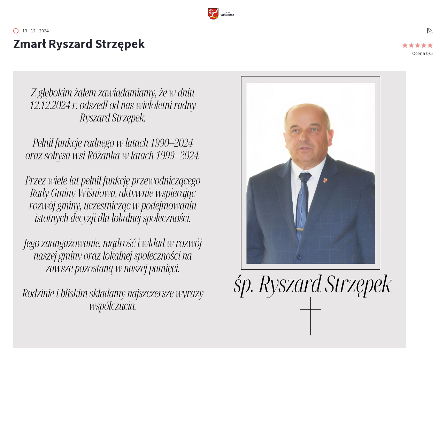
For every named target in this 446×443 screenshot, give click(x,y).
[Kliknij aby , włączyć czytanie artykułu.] (18, 62)
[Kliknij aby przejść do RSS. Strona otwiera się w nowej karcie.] (430, 31)
